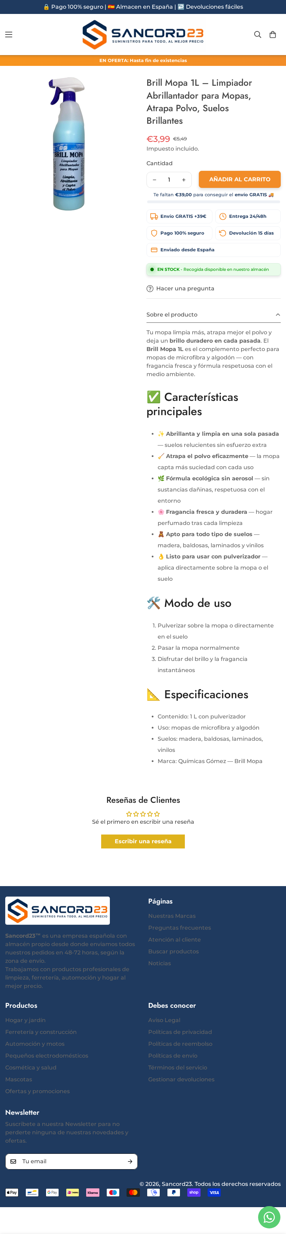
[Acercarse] (125, 91)
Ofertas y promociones (37, 1091)
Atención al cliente (174, 939)
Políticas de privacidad (180, 1032)
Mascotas (18, 1079)
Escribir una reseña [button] (143, 841)
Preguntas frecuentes (179, 927)
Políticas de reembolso (180, 1044)
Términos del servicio (177, 1067)
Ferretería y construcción (41, 1032)
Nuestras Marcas (172, 916)
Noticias (159, 963)
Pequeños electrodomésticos (46, 1055)
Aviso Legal (164, 1020)
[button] (273, 34)
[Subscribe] (130, 1161)
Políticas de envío (172, 1055)
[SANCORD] (143, 34)
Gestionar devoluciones (181, 1079)
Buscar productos (173, 951)
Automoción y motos (35, 1044)
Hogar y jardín (25, 1020)
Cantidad (159, 163)
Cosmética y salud (31, 1067)
